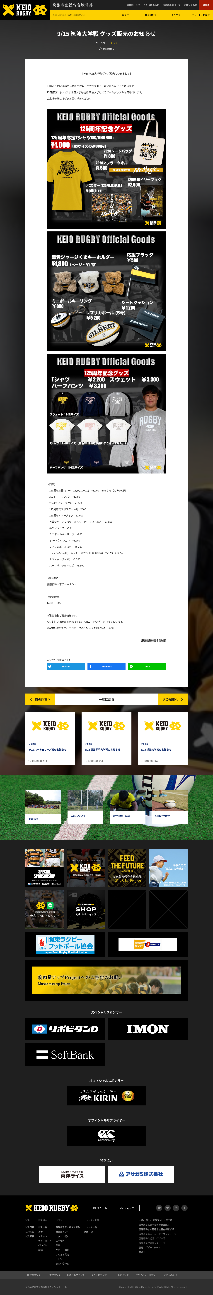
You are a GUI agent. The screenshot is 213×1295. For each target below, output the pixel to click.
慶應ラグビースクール (150, 1247)
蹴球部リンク (133, 5)
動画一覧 (88, 1231)
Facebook (107, 666)
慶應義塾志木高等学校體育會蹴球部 (156, 1229)
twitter (168, 1208)
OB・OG (42, 1245)
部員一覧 (42, 1227)
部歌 (58, 1245)
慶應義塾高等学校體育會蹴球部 (154, 1224)
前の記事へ (43, 699)
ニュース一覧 (90, 1227)
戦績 (40, 1249)
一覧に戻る (106, 699)
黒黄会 (206, 5)
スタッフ (42, 1236)
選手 (40, 1231)
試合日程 (29, 1227)
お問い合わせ (190, 5)
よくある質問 (62, 1254)
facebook (184, 1208)
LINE (147, 666)
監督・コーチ (44, 1240)
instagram (176, 1208)
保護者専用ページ (171, 5)
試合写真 (29, 1236)
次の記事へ (170, 699)
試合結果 (29, 1231)
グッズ (114, 43)
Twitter (66, 666)
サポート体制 (62, 1249)
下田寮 (59, 1258)
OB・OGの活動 (151, 5)
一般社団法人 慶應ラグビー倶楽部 (155, 1220)
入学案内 (60, 1240)
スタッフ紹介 (62, 1236)
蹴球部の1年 (62, 1231)
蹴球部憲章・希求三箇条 (68, 1227)
